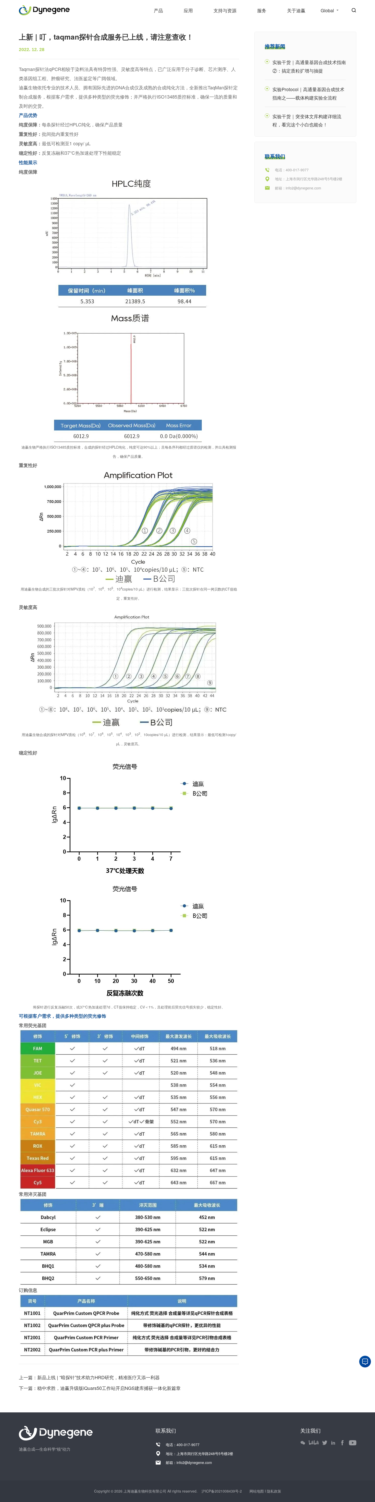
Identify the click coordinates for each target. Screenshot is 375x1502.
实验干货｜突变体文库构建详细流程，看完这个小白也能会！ (306, 120)
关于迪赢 (296, 10)
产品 (158, 10)
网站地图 (257, 1491)
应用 (188, 10)
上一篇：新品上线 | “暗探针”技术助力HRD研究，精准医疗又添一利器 (89, 1377)
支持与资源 (225, 10)
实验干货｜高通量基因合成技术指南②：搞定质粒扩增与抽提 (309, 66)
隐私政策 (274, 1491)
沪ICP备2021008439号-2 (221, 1491)
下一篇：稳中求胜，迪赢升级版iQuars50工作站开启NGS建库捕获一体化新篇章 (100, 1388)
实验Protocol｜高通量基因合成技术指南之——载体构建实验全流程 (308, 93)
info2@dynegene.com (303, 187)
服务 (261, 10)
